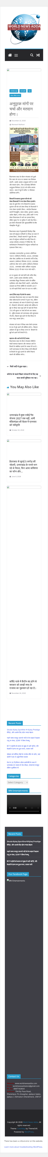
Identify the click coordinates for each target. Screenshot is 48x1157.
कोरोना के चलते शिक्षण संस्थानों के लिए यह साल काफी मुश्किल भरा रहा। (22, 376)
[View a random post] (38, 55)
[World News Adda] (10, 55)
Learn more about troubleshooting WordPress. (23, 1147)
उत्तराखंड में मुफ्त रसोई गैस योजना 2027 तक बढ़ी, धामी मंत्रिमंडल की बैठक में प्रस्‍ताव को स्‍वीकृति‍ (22, 420)
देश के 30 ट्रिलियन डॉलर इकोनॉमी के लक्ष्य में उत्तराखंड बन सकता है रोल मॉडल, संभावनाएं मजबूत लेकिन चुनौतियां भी (23, 765)
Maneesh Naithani (18, 124)
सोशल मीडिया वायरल (15, 95)
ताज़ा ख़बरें (22, 91)
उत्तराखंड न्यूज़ (13, 91)
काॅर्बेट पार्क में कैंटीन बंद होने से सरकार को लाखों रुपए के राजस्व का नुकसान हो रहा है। (23, 685)
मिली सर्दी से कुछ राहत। (19, 366)
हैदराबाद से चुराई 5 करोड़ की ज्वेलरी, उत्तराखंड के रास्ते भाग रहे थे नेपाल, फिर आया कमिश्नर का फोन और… (23, 466)
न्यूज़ (30, 91)
